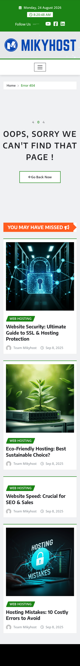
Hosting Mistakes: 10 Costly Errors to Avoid (37, 615)
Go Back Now (41, 177)
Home (11, 85)
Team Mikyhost (25, 348)
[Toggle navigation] (40, 67)
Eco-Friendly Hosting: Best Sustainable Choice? (36, 452)
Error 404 (28, 85)
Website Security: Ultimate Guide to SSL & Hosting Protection (36, 332)
